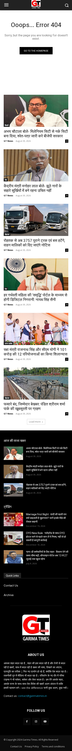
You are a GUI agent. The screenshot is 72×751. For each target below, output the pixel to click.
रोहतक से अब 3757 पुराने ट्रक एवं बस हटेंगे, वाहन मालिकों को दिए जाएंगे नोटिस (34, 242)
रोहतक (7, 234)
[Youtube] (45, 721)
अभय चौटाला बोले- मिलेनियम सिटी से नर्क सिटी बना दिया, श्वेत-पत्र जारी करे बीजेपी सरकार (36, 133)
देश (6, 179)
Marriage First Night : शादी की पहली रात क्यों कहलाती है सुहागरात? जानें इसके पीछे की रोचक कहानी (46, 518)
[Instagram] (36, 721)
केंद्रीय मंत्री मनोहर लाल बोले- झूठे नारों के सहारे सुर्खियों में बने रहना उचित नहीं (33, 188)
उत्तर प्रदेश (8, 343)
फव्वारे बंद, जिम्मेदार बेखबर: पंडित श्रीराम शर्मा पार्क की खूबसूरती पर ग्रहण (34, 406)
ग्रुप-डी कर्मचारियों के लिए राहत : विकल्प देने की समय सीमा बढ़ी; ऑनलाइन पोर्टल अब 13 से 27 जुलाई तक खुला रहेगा (47, 555)
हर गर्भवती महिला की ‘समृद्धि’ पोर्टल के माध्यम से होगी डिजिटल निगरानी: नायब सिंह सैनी (35, 297)
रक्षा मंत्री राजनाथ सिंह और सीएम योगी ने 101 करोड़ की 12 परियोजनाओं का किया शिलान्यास (35, 351)
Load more (35, 421)
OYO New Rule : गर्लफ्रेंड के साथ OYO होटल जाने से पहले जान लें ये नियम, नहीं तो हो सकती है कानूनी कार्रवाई (46, 537)
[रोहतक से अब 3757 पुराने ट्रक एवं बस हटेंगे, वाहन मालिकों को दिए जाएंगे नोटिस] (36, 220)
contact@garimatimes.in (32, 696)
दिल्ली (6, 125)
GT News (8, 141)
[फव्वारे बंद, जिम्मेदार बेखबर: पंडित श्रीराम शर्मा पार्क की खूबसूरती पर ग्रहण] (36, 383)
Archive (9, 595)
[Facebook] (26, 721)
